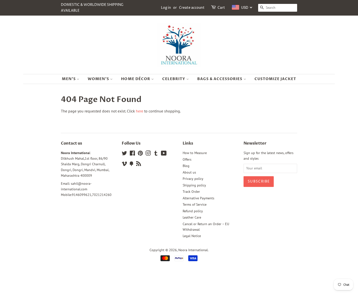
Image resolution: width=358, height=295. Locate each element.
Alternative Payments (198, 198)
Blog (186, 166)
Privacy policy (193, 178)
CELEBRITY (174, 78)
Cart (221, 7)
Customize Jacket (275, 78)
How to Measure (195, 153)
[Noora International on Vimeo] (124, 164)
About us (189, 172)
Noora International (193, 250)
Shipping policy (194, 185)
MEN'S (69, 78)
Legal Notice (192, 236)
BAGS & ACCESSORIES (220, 78)
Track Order (191, 191)
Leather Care (192, 217)
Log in (166, 7)
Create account (192, 7)
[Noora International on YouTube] (164, 154)
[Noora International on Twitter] (124, 154)
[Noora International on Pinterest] (140, 154)
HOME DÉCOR (136, 78)
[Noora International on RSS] (138, 164)
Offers (187, 159)
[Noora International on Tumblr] (156, 154)
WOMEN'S (99, 78)
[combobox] (242, 7)
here (139, 111)
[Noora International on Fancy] (131, 164)
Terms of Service (195, 204)
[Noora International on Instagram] (148, 154)
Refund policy (193, 211)
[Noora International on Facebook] (132, 154)
